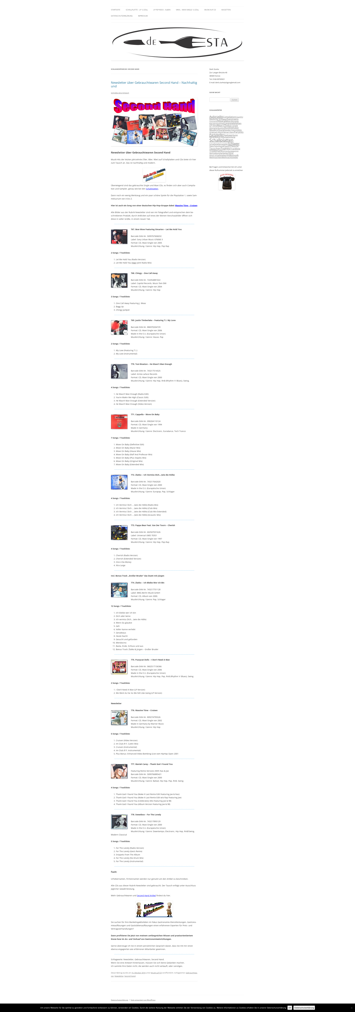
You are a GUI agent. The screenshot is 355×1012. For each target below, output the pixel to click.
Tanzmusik (219, 146)
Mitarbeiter (213, 128)
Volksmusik (233, 155)
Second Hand (129, 976)
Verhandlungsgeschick (230, 151)
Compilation (229, 116)
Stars (211, 146)
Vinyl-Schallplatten (218, 155)
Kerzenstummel (216, 123)
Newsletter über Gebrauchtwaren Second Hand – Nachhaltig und (154, 84)
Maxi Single (232, 125)
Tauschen (215, 148)
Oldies (239, 130)
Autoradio (216, 117)
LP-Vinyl (213, 125)
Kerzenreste (233, 121)
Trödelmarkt (215, 150)
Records (213, 137)
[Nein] (351, 1007)
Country (239, 117)
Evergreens (233, 119)
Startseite (115, 10)
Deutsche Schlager (218, 119)
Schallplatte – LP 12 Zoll (137, 10)
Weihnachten (215, 157)
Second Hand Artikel (146, 895)
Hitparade (222, 121)
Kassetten (226, 10)
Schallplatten (152, 188)
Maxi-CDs (222, 125)
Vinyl (230, 153)
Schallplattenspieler (218, 144)
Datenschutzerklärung (122, 16)
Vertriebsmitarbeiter (218, 153)
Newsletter (119, 976)
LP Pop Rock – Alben (161, 10)
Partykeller (216, 135)
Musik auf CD (210, 10)
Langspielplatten (232, 123)
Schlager (234, 144)
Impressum (143, 16)
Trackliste (235, 148)
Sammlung (230, 137)
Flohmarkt (213, 121)
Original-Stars (227, 132)
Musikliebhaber (231, 128)
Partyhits (239, 132)
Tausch (227, 146)
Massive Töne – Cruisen (186, 205)
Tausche (235, 146)
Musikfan (221, 128)
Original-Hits (215, 132)
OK (289, 1008)
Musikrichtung (216, 129)
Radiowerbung (231, 135)
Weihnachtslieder (230, 157)
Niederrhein (230, 130)
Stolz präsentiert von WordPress (143, 1000)
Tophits (225, 148)
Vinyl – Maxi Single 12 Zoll (187, 10)
